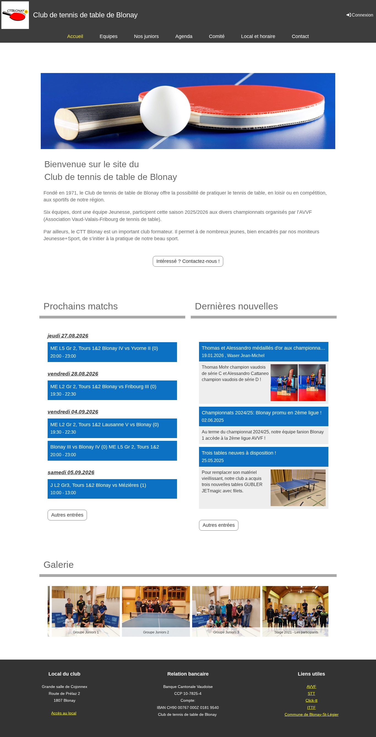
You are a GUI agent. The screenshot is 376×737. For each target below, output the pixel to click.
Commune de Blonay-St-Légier (312, 714)
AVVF (311, 686)
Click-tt (311, 700)
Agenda (183, 36)
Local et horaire (258, 36)
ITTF (311, 707)
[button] (112, 352)
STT (311, 693)
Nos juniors (146, 36)
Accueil (75, 36)
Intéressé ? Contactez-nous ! (188, 261)
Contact (300, 36)
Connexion (362, 15)
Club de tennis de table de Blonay (85, 15)
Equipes (109, 36)
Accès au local (63, 713)
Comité (217, 36)
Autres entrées (67, 515)
